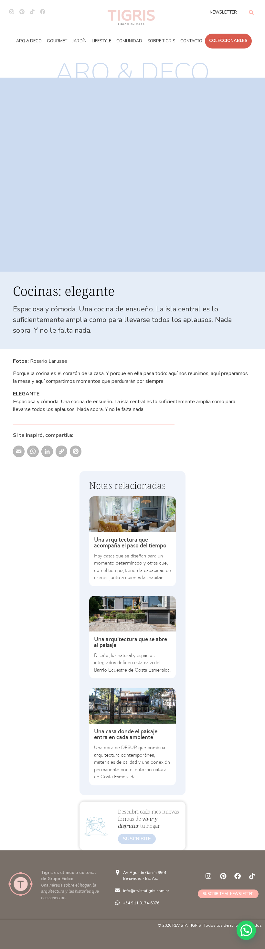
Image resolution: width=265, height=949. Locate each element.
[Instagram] (11, 11)
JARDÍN (79, 41)
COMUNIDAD (129, 41)
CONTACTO (191, 41)
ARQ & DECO (29, 41)
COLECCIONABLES (228, 41)
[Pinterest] (22, 11)
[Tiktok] (32, 11)
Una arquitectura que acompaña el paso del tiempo (130, 542)
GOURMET (57, 41)
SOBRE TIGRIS (161, 41)
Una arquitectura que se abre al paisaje (130, 642)
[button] (246, 930)
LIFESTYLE (101, 41)
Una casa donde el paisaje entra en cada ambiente (125, 734)
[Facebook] (42, 11)
